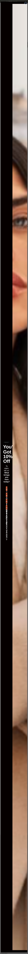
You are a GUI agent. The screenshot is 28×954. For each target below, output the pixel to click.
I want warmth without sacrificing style (6, 495)
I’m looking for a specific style (6, 507)
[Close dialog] (26, 3)
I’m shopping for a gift (6, 501)
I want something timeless (6, 488)
